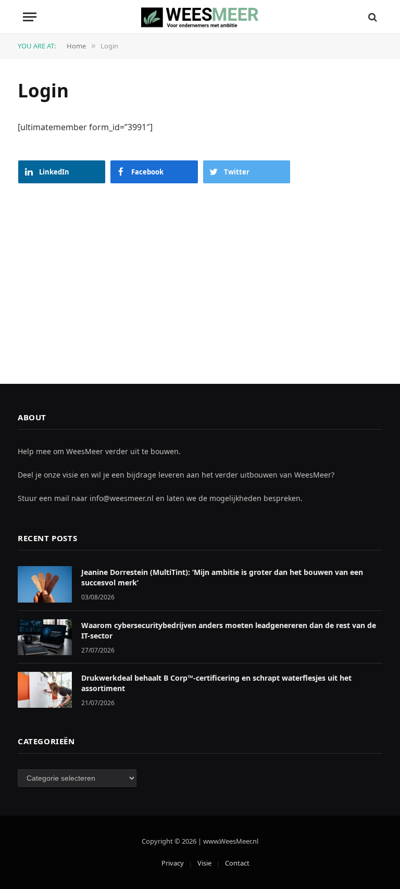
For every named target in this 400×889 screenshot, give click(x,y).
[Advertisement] (200, 280)
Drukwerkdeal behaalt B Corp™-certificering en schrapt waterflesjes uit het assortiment (216, 683)
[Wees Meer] (200, 17)
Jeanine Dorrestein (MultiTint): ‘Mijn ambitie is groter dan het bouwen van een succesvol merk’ (222, 577)
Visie (204, 863)
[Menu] (29, 17)
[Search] (371, 17)
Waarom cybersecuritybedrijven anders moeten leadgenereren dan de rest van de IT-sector (228, 630)
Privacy (172, 863)
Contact (237, 863)
